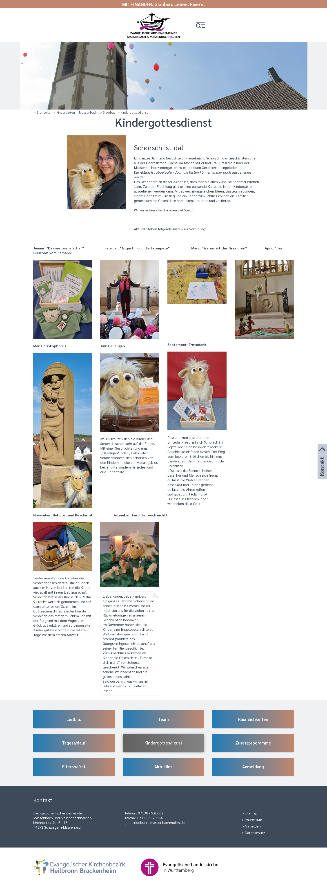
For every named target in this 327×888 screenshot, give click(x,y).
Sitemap (251, 813)
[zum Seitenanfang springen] (322, 449)
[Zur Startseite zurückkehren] (153, 14)
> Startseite (42, 112)
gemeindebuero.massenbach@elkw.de (155, 822)
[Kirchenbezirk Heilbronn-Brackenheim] (86, 878)
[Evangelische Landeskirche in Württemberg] (186, 878)
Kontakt (321, 472)
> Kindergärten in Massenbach (75, 112)
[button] (200, 25)
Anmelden (253, 826)
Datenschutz (255, 832)
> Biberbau (108, 112)
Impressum (253, 819)
